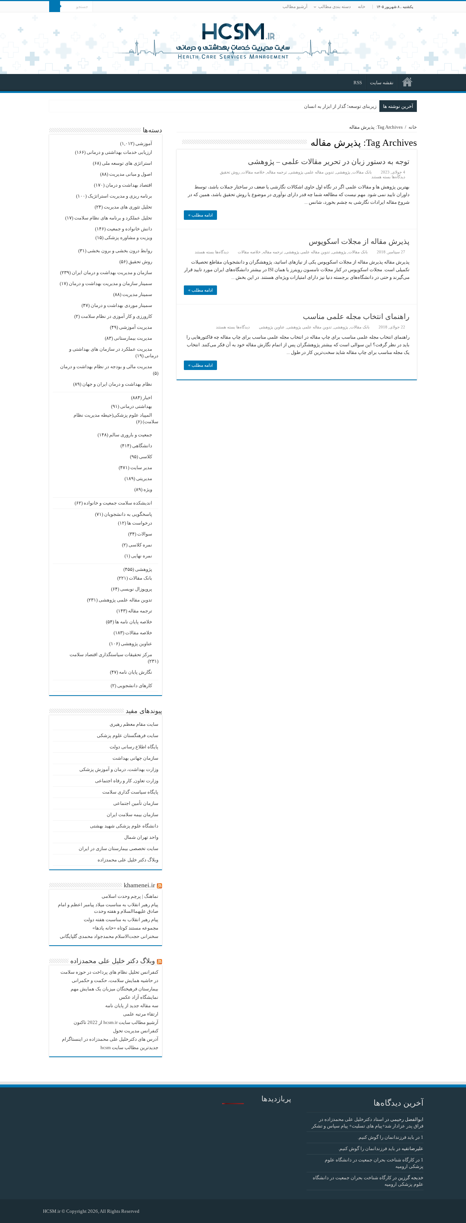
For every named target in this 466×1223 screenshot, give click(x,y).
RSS (358, 82)
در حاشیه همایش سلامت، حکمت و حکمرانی (115, 980)
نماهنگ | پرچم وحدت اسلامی (130, 896)
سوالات (144, 534)
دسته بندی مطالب (334, 6)
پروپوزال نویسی (136, 589)
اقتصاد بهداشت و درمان (129, 185)
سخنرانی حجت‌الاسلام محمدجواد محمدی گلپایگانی (109, 936)
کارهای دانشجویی (134, 685)
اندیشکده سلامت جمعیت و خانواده (118, 503)
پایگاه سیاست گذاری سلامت (130, 792)
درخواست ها (139, 523)
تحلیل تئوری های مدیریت (128, 207)
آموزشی (143, 143)
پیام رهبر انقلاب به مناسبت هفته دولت (121, 919)
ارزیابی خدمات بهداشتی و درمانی (119, 152)
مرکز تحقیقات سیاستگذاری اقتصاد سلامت (111, 654)
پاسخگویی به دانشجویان (128, 514)
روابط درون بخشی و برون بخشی (119, 250)
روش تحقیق (230, 172)
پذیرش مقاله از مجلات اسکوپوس (359, 241)
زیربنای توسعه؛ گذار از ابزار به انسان (340, 106)
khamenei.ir (139, 885)
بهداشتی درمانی (136, 406)
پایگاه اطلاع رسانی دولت (134, 746)
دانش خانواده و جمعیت (129, 228)
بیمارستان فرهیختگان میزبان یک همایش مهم (114, 989)
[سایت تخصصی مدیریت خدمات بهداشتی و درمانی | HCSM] (233, 40)
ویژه (147, 489)
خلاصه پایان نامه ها (133, 621)
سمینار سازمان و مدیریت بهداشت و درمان (110, 283)
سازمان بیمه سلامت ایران (132, 814)
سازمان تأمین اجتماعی (135, 803)
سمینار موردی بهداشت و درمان (121, 305)
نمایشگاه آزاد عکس (138, 997)
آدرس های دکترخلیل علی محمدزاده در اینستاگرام (110, 1039)
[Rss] (148, 1211)
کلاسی (145, 456)
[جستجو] (54, 6)
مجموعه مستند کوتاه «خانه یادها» (125, 928)
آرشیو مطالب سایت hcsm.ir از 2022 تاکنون (116, 1022)
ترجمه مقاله (277, 172)
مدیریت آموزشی (135, 327)
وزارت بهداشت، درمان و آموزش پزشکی (118, 769)
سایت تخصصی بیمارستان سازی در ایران (118, 848)
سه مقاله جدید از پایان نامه (131, 1005)
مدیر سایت (141, 467)
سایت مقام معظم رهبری (134, 724)
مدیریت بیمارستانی (133, 338)
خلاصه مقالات (253, 172)
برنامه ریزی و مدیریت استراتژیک (120, 196)
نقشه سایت (382, 82)
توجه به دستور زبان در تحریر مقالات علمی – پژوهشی (329, 161)
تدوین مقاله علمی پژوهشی (311, 172)
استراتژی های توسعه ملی (127, 163)
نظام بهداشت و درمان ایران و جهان (117, 384)
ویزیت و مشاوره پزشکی (128, 237)
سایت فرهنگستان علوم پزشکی (127, 735)
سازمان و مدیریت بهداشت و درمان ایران (112, 272)
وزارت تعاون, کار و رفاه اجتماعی (126, 780)
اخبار (147, 397)
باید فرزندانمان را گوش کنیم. (386, 1137)
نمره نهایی (141, 555)
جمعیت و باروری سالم (130, 434)
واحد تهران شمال (141, 837)
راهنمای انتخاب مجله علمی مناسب (356, 316)
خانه (361, 6)
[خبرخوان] (179, 142)
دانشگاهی (142, 445)
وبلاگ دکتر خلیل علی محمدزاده (128, 859)
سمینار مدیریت (137, 294)
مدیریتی (144, 478)
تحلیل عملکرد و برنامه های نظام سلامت (113, 218)
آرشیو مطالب (295, 6)
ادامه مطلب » (200, 215)
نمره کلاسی (140, 545)
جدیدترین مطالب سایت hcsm (129, 1047)
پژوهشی (343, 172)
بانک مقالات (362, 172)
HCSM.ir (51, 1211)
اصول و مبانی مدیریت (130, 174)
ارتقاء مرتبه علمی (140, 1014)
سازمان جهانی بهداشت (135, 758)
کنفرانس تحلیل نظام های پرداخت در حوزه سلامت (109, 972)
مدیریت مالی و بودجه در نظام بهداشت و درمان (106, 366)
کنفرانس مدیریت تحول (135, 1030)
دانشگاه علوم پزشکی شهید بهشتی (124, 826)
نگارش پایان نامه (135, 672)
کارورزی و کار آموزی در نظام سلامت (116, 316)
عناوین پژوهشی (272, 327)
